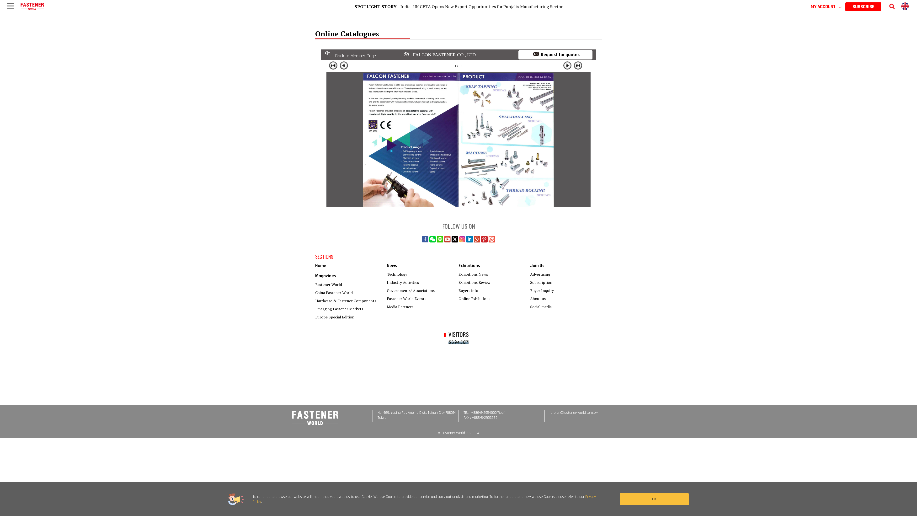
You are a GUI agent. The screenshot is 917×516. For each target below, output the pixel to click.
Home (320, 266)
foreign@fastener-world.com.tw (573, 412)
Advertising (540, 274)
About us (538, 298)
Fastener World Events (406, 298)
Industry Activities (403, 282)
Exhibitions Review (474, 282)
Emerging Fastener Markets (339, 309)
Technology (397, 274)
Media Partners (400, 306)
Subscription (541, 282)
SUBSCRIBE (863, 7)
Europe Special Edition (334, 317)
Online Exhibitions (474, 298)
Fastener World (328, 284)
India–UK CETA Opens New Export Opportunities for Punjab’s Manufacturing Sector (481, 6)
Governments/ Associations (411, 290)
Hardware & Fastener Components (345, 300)
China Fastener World (334, 292)
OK (654, 499)
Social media (541, 306)
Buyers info (468, 290)
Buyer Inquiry (542, 290)
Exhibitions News (473, 274)
